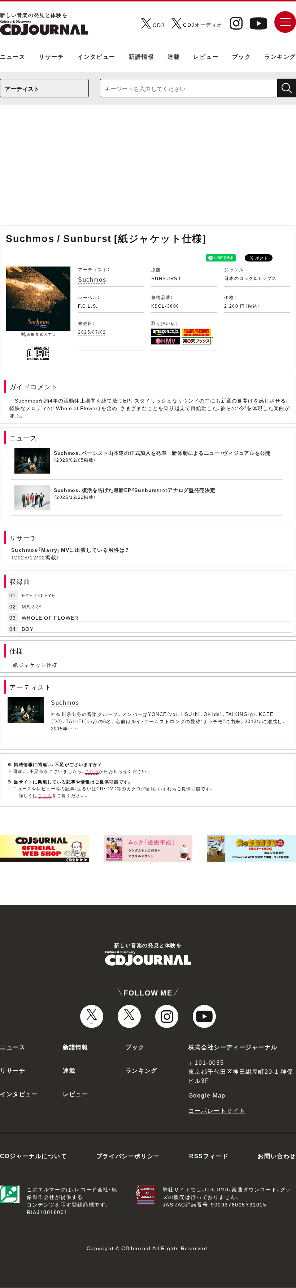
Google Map (207, 1095)
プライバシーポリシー (128, 1155)
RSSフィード (208, 1155)
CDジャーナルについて (33, 1155)
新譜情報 (141, 56)
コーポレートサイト (216, 1110)
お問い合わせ (277, 1155)
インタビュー (96, 56)
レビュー (205, 56)
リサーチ (51, 56)
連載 (173, 56)
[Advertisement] (148, 168)
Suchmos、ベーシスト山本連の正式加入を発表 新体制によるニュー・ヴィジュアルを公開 (162, 452)
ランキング (280, 56)
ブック (241, 56)
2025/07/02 (92, 332)
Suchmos (92, 279)
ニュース (12, 56)
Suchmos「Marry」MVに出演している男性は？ (70, 549)
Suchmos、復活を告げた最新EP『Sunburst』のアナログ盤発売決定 (135, 489)
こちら (92, 771)
